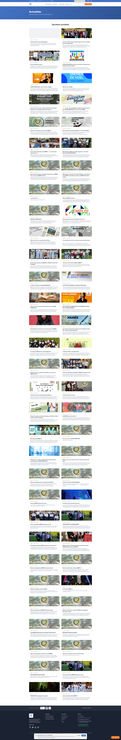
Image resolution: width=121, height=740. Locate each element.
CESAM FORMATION (48, 4)
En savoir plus (52, 737)
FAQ (70, 4)
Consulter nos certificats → (87, 708)
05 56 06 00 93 (81, 716)
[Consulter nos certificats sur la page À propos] (42, 708)
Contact (63, 721)
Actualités (67, 4)
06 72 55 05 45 (85, 717)
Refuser (79, 735)
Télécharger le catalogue (49, 718)
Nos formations (54, 4)
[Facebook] (30, 727)
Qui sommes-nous (65, 716)
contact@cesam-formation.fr (84, 719)
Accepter (83, 735)
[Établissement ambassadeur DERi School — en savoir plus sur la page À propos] (50, 708)
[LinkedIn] (35, 727)
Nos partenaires (61, 4)
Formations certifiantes (49, 716)
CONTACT (89, 4)
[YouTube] (33, 727)
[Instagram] (38, 727)
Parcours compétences (49, 717)
